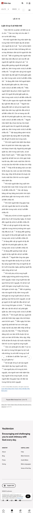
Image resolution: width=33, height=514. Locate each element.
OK (28, 496)
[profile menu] (28, 3)
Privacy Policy (20, 497)
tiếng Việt (4, 404)
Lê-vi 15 (3, 9)
